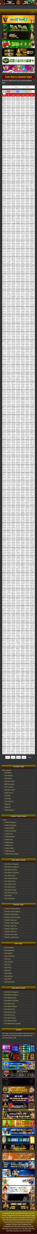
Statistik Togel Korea (10, 928)
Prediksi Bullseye (9, 836)
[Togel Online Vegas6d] (18, 1082)
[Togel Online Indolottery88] (18, 1173)
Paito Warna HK (19, 1215)
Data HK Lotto (16, 1228)
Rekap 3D (7, 804)
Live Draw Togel (9, 781)
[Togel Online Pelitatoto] (18, 61)
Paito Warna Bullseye (11, 878)
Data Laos (7, 959)
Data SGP (5, 1220)
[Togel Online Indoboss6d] (18, 1057)
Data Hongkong (9, 950)
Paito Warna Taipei (10, 890)
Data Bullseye (8, 962)
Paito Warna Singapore (11, 864)
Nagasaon (28, 1215)
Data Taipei (8, 973)
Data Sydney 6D (9, 982)
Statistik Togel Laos (10, 920)
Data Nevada (8, 976)
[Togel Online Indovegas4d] (18, 1206)
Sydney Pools (16, 1224)
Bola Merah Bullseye (10, 1006)
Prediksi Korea (8, 842)
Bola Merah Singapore (11, 992)
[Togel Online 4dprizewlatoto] (18, 1115)
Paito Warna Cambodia (11, 872)
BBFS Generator (9, 784)
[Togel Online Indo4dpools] (18, 1131)
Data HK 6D (7, 979)
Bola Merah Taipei (10, 1018)
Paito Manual (8, 775)
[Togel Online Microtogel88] (18, 1048)
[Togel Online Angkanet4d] (18, 1181)
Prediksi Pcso (8, 839)
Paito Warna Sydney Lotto (22, 1226)
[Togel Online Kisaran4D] (18, 44)
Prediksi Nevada (9, 851)
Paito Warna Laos (9, 875)
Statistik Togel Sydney (11, 914)
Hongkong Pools (26, 1224)
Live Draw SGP (6, 1038)
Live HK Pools (6, 1035)
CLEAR (4, 91)
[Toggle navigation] (33, 12)
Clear (29, 757)
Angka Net (11, 1215)
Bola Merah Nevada (10, 1021)
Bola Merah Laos (9, 1003)
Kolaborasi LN (8, 793)
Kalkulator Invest (9, 790)
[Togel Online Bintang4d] (18, 1098)
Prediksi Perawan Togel (18, 1035)
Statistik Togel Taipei (10, 934)
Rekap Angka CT (9, 810)
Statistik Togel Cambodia (12, 917)
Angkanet (9, 1224)
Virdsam (4, 1215)
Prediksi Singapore (10, 822)
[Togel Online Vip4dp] (18, 1148)
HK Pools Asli (27, 1231)
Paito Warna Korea (10, 884)
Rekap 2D (7, 807)
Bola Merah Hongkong (11, 995)
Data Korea (7, 967)
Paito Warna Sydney (10, 870)
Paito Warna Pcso (9, 881)
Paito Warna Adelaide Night (18, 77)
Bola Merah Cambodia (11, 1000)
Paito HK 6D (8, 895)
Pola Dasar (7, 798)
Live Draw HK (8, 1222)
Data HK (32, 1217)
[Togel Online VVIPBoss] (18, 19)
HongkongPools (8, 1226)
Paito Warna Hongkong (11, 867)
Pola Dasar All (8, 801)
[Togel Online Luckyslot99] (18, 1140)
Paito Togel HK (6, 770)
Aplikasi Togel (22, 1033)
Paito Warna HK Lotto (28, 1228)
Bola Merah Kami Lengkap (12, 1023)
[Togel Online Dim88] (18, 27)
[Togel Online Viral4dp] (18, 69)
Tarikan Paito (13, 1033)
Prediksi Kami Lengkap (11, 854)
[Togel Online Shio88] (18, 1198)
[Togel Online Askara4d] (18, 1090)
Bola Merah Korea (10, 1012)
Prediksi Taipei (9, 848)
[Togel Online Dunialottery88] (18, 1156)
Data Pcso (7, 964)
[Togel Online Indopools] (18, 1190)
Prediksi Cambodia (10, 831)
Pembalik (7, 795)
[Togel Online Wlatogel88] (18, 1106)
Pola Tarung (30, 1033)
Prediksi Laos (8, 834)
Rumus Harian (8, 787)
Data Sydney (8, 953)
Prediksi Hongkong (10, 825)
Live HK (4, 820)
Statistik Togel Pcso (10, 926)
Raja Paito (29, 1035)
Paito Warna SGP (24, 1217)
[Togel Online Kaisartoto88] (18, 1123)
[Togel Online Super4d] (18, 36)
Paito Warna (8, 778)
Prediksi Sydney (9, 828)
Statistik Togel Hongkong (12, 911)
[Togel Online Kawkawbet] (18, 1073)
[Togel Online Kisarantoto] (18, 52)
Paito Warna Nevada (10, 893)
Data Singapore (9, 947)
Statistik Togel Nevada (11, 937)
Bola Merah (8, 772)
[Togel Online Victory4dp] (18, 1065)
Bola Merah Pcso (9, 1009)
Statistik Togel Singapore (12, 908)
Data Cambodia (9, 956)
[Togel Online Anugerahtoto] (18, 1165)
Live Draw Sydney (18, 1222)
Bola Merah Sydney (10, 998)
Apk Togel (5, 1033)
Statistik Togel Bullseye (11, 923)
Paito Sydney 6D (9, 898)
